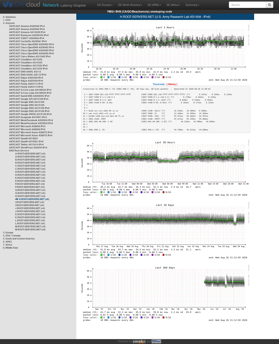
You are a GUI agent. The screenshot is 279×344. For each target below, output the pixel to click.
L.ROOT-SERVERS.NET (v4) (30, 220)
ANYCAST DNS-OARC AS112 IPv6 (27, 74)
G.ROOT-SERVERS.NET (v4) (30, 190)
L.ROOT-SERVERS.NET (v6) (30, 223)
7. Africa (7, 244)
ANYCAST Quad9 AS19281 (23, 138)
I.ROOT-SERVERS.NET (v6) (29, 205)
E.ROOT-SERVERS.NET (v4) (30, 177)
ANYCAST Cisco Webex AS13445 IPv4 (30, 56)
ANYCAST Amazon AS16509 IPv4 (27, 32)
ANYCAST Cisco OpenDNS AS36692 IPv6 (31, 50)
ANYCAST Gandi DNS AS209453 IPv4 (29, 96)
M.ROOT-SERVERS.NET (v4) (30, 226)
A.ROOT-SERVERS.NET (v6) (30, 156)
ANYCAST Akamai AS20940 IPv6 (27, 29)
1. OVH (6, 20)
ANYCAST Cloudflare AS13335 (25, 59)
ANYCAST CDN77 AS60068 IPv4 (26, 38)
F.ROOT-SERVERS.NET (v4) (30, 184)
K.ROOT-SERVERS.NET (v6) (30, 217)
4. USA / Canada (11, 235)
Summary (191, 5)
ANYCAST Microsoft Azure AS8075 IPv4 (30, 132)
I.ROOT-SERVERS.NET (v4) (29, 202)
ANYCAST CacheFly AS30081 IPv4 (28, 41)
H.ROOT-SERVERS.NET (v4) (30, 196)
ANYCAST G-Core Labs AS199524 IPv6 (30, 92)
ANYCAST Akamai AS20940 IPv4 (27, 26)
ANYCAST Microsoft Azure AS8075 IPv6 (30, 135)
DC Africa (172, 5)
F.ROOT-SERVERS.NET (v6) (30, 187)
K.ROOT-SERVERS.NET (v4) (30, 214)
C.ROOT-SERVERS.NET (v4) (30, 165)
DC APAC (153, 5)
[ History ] (172, 84)
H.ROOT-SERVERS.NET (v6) (34, 199)
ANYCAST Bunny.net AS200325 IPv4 (29, 35)
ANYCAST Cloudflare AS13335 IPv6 (28, 65)
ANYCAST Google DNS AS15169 (26, 102)
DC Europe (104, 5)
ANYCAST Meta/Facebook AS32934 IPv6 (31, 123)
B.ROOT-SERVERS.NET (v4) (30, 159)
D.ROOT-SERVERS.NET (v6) (30, 174)
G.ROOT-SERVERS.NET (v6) (30, 193)
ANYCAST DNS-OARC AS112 (25, 71)
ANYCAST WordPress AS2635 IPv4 (28, 147)
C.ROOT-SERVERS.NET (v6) (30, 168)
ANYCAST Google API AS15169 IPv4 (28, 99)
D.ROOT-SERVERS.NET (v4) (30, 171)
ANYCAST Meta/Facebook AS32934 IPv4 (31, 120)
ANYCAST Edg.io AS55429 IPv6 (26, 80)
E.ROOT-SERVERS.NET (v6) (30, 181)
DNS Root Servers (19, 150)
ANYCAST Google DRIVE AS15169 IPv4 (30, 114)
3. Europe (8, 232)
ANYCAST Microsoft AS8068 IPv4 (27, 126)
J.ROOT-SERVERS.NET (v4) (30, 208)
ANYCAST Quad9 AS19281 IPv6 (26, 141)
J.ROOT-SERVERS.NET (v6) (30, 211)
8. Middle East (10, 247)
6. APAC (7, 241)
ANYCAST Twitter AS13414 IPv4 (26, 144)
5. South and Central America (19, 238)
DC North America (129, 5)
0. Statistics (9, 17)
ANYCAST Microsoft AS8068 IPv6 (27, 129)
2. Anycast (9, 23)
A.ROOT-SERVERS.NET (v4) (30, 153)
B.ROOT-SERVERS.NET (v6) (30, 162)
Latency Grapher (64, 4)
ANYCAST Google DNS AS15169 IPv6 (29, 108)
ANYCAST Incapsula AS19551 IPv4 (28, 117)
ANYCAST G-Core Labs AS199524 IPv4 (30, 89)
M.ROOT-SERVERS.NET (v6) (30, 229)
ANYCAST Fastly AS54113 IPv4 (26, 83)
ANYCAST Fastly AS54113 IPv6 (26, 86)
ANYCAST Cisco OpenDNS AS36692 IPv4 (31, 44)
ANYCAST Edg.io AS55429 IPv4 (26, 77)
